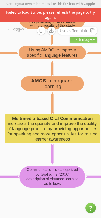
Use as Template (74, 30)
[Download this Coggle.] (51, 31)
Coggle (89, 4)
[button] (90, 208)
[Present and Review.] (41, 31)
